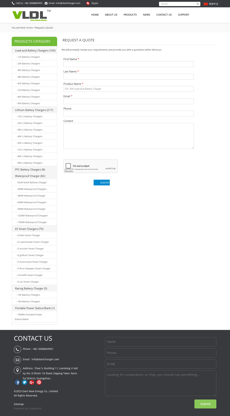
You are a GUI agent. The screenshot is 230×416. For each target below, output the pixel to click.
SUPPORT (183, 14)
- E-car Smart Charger (27, 281)
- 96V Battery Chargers (28, 103)
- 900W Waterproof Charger (30, 209)
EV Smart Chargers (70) (29, 229)
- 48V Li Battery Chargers (29, 136)
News (146, 14)
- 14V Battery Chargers (28, 294)
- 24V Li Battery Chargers (29, 123)
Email (67, 96)
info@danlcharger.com (45, 359)
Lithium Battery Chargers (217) (34, 110)
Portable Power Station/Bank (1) (35, 308)
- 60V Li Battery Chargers (29, 143)
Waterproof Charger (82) (30, 176)
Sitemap (19, 404)
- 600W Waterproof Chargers (31, 202)
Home (95, 14)
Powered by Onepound (28, 408)
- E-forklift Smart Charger (29, 275)
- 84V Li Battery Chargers (29, 156)
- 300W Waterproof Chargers (31, 189)
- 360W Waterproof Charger (30, 195)
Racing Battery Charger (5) (31, 288)
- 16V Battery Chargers (28, 301)
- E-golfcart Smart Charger (30, 255)
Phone (67, 108)
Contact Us (164, 14)
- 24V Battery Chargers (28, 63)
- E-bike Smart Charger (28, 235)
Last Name (71, 71)
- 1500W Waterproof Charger (31, 222)
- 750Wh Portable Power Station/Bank (28, 317)
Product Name (73, 84)
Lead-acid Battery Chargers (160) (35, 50)
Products (130, 14)
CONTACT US (33, 338)
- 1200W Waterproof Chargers (32, 215)
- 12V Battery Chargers (28, 56)
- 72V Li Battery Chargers (29, 149)
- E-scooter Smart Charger (30, 248)
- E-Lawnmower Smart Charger (32, 242)
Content (68, 121)
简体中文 (213, 3)
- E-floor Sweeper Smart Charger (33, 268)
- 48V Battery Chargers (28, 76)
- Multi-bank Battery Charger (31, 182)
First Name (71, 59)
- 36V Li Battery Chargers (29, 129)
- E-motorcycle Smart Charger (32, 261)
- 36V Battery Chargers (28, 70)
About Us (111, 14)
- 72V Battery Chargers (28, 90)
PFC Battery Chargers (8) (30, 169)
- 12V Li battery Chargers (29, 116)
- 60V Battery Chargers (28, 83)
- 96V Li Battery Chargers (29, 162)
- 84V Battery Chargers (28, 96)
